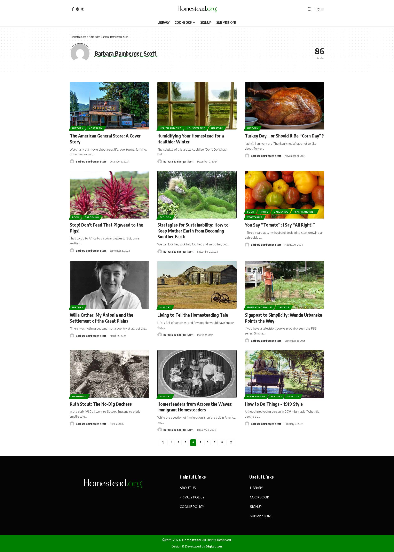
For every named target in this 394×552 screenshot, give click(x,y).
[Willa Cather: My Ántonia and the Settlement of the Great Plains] (109, 285)
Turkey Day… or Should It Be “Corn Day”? (284, 136)
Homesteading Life (259, 307)
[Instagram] (82, 9)
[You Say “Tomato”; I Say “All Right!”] (284, 195)
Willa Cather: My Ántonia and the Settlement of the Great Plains (101, 318)
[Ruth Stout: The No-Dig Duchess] (109, 374)
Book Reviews (256, 396)
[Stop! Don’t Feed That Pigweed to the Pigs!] (109, 195)
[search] (310, 9)
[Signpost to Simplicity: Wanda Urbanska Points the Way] (284, 285)
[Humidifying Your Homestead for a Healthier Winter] (197, 106)
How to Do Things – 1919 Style (274, 404)
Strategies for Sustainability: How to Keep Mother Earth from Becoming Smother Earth (193, 230)
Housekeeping (196, 128)
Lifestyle (217, 128)
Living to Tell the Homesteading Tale (192, 315)
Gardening (92, 217)
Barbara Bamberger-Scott (91, 161)
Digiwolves (214, 546)
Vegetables (254, 217)
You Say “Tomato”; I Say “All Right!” (280, 225)
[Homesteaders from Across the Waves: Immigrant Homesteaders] (197, 374)
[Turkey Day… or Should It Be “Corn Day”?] (284, 106)
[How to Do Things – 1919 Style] (284, 374)
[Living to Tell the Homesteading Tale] (197, 285)
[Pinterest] (77, 9)
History (77, 128)
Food (75, 217)
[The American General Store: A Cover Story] (109, 106)
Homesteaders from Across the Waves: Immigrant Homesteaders (195, 407)
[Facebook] (73, 9)
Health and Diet (171, 128)
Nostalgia (96, 128)
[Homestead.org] (197, 9)
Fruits (264, 212)
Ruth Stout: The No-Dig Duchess (101, 404)
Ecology (165, 217)
